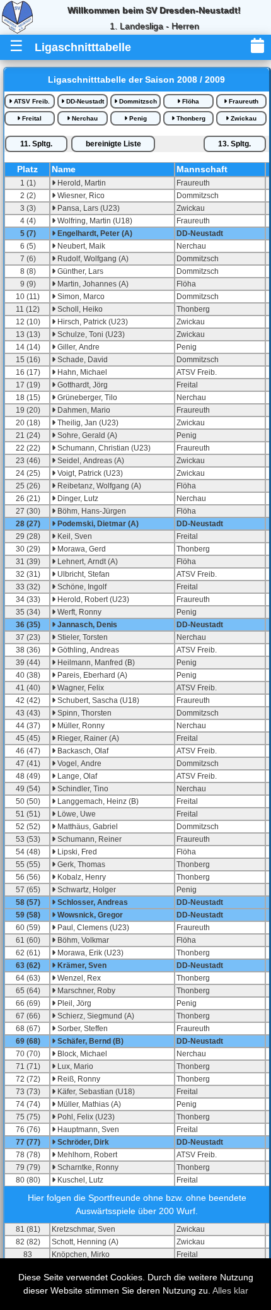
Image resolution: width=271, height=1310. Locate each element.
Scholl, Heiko (79, 309)
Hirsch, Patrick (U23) (91, 321)
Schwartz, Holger (85, 889)
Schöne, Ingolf (81, 586)
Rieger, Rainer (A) (87, 738)
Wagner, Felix (79, 687)
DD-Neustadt (84, 101)
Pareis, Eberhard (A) (91, 675)
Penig (137, 118)
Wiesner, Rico (80, 195)
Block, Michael (81, 1053)
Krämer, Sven (81, 965)
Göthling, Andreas (87, 650)
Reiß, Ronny (77, 1079)
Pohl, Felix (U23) (85, 1116)
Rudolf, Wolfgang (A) (92, 258)
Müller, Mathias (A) (88, 1104)
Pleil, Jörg (73, 1003)
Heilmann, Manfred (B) (95, 662)
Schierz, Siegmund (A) (94, 1016)
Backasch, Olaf (81, 750)
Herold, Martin (80, 183)
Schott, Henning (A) (85, 1241)
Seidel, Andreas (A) (89, 460)
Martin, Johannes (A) (92, 284)
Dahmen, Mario (82, 410)
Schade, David (81, 359)
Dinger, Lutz (76, 498)
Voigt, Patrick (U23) (89, 473)
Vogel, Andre (78, 763)
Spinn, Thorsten (83, 713)
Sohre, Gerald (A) (86, 435)
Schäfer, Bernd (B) (89, 1041)
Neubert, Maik (80, 246)
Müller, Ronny (80, 725)
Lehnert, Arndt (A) (86, 561)
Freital (31, 118)
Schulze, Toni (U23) (90, 334)
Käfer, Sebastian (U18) (95, 1091)
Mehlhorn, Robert (86, 1154)
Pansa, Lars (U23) (87, 208)
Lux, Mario (74, 1066)
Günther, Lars (79, 271)
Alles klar (230, 1290)
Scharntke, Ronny (86, 1167)
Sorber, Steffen (81, 1028)
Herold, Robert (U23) (92, 599)
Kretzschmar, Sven (83, 1229)
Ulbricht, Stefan (82, 574)
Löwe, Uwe (75, 814)
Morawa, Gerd (80, 549)
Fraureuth (242, 101)
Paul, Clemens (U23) (92, 927)
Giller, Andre (77, 347)
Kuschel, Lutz (79, 1180)
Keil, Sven (73, 536)
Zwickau (243, 118)
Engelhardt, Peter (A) (93, 233)
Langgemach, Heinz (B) (97, 801)
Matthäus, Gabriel (86, 826)
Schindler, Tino (81, 788)
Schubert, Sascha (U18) (97, 700)
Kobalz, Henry (80, 877)
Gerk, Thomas (80, 864)
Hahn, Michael (81, 372)
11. (36, 143)
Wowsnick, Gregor (89, 915)
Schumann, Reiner (88, 839)
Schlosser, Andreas (91, 902)
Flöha (189, 101)
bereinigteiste (113, 143)
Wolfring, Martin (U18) (93, 220)
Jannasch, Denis (86, 624)
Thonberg (190, 118)
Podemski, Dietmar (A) (97, 523)
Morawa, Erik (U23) (89, 952)
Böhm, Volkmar (82, 940)
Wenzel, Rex (78, 978)
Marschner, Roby (85, 990)
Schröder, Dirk (82, 1142)
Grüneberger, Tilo (86, 397)
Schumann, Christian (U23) (103, 448)
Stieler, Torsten (81, 637)
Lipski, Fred (76, 851)
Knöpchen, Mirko (81, 1254)
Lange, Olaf (76, 776)
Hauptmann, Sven (87, 1129)
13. (234, 143)
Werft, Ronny (78, 612)
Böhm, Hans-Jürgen (90, 511)
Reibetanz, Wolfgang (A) (98, 485)
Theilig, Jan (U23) (86, 422)
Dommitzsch (137, 101)
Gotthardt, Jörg (81, 385)
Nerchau (84, 118)
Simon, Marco (80, 296)
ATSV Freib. (31, 101)
